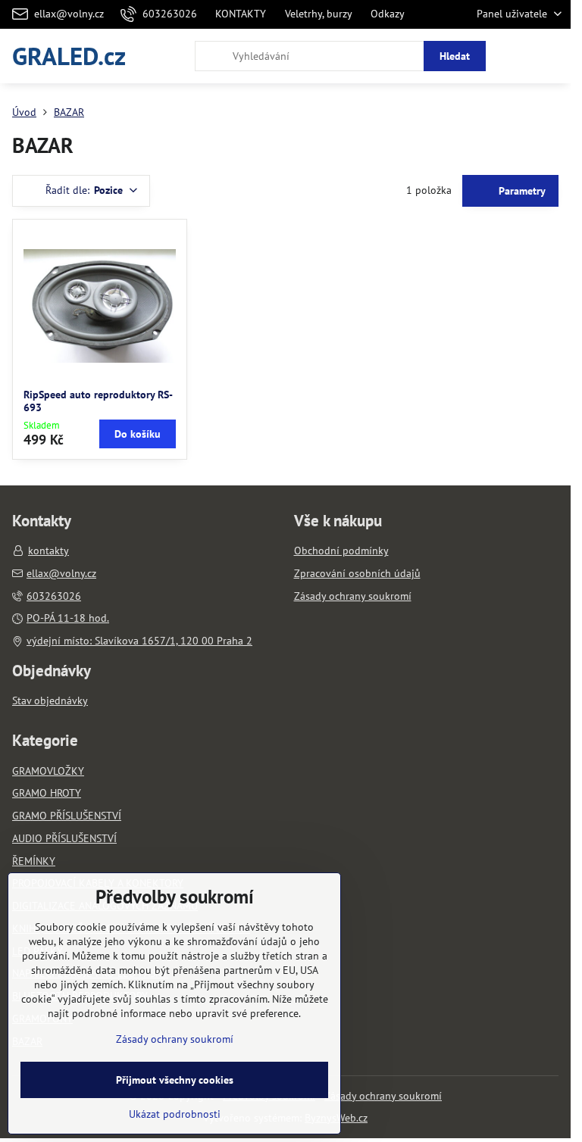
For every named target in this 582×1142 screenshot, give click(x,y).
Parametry (521, 191)
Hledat (455, 56)
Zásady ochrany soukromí (383, 1096)
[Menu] (552, 56)
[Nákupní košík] (516, 56)
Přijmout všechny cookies (174, 1080)
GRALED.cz (69, 55)
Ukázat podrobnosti (175, 1114)
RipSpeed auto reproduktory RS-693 (98, 401)
